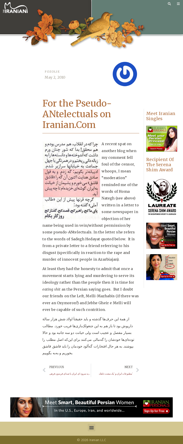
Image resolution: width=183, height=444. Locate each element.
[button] (91, 427)
